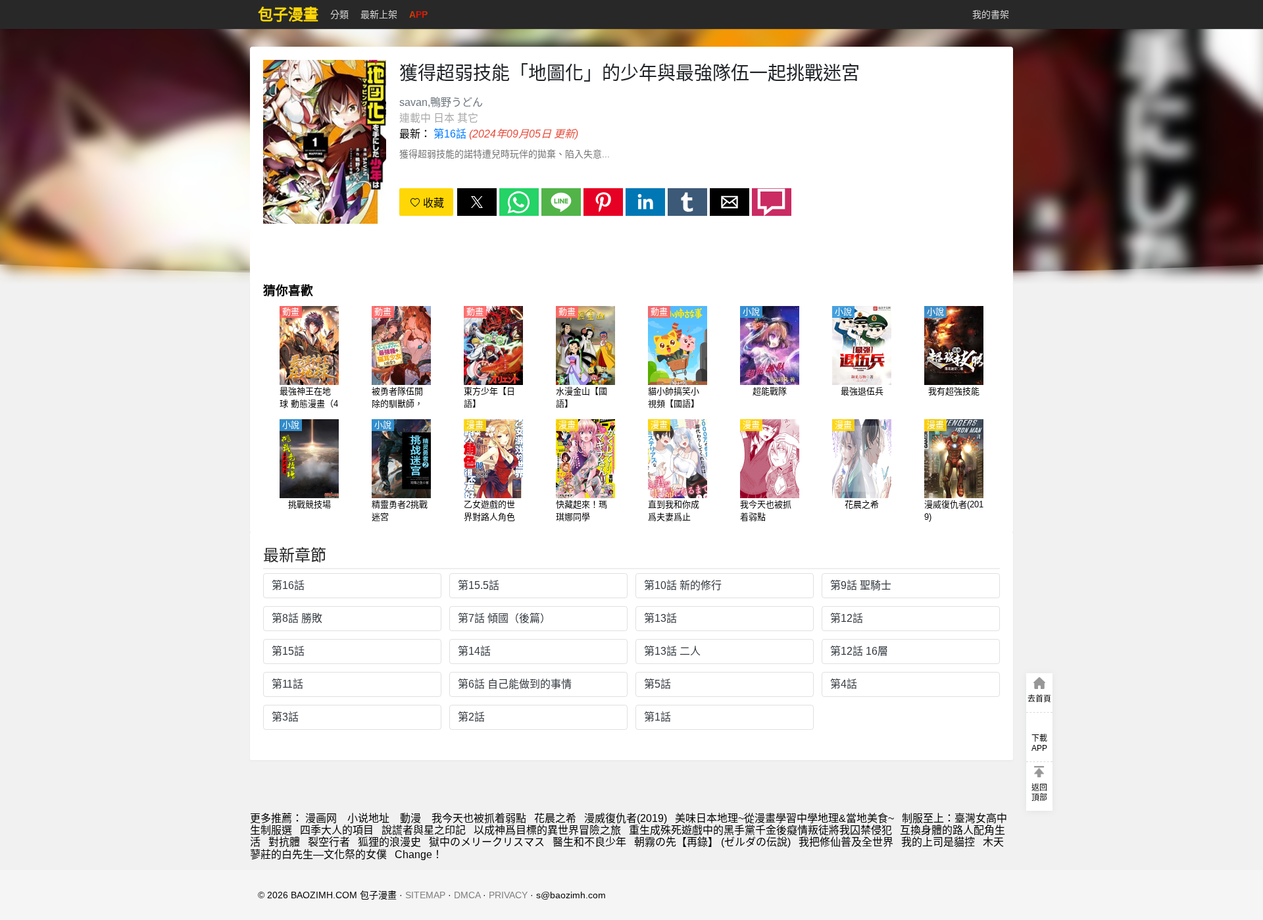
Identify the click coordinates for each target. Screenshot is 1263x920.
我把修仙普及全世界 (846, 842)
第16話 (449, 134)
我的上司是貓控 (938, 842)
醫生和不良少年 (589, 842)
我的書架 (990, 14)
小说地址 (368, 818)
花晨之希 (555, 818)
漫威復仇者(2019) (625, 818)
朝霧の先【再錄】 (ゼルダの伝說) (712, 842)
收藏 (432, 203)
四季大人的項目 (337, 830)
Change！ (419, 854)
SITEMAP (425, 895)
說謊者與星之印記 (424, 830)
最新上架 (378, 14)
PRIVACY (508, 895)
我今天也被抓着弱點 (479, 818)
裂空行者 (329, 842)
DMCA (467, 895)
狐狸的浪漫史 (389, 842)
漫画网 (321, 818)
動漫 (410, 818)
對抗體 (284, 842)
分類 (339, 14)
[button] (477, 202)
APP (418, 14)
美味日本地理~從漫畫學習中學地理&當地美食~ (784, 818)
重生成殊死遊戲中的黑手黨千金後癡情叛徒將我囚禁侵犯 (760, 830)
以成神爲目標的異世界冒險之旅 (547, 830)
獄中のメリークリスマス (487, 842)
